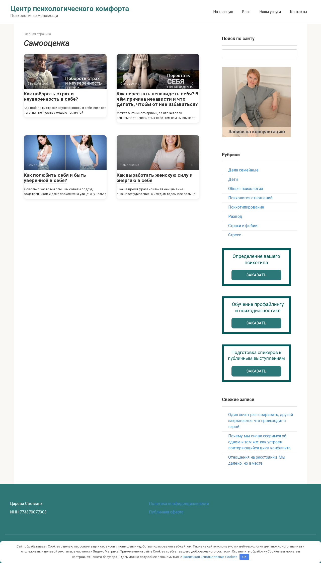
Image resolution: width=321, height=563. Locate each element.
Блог (246, 12)
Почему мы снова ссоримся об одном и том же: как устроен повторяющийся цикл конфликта (259, 442)
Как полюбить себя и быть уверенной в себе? (55, 177)
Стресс (234, 235)
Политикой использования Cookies (210, 557)
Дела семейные (243, 170)
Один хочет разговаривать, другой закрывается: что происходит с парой (260, 420)
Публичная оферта (166, 512)
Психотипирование (246, 207)
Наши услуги (270, 12)
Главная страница (37, 34)
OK (244, 557)
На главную (223, 12)
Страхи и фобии (242, 225)
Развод (235, 216)
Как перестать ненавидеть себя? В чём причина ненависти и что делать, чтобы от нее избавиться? (157, 99)
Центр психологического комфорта (69, 9)
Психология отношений (250, 198)
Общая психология (245, 188)
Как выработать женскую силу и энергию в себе (155, 177)
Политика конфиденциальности (179, 503)
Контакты (298, 12)
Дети (233, 179)
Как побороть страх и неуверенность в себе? (51, 96)
